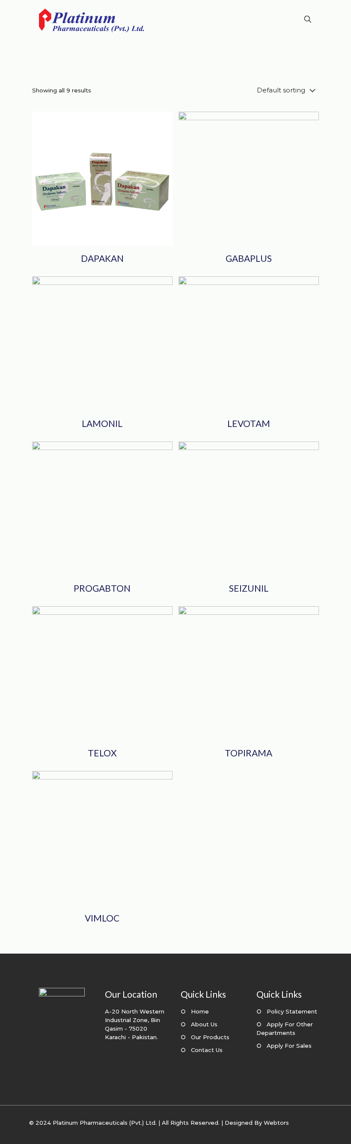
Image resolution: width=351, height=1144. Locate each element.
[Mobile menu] (278, 19)
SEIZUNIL (248, 588)
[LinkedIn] (290, 1131)
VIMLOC (102, 918)
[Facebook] (279, 1131)
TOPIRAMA (248, 752)
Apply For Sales (289, 1045)
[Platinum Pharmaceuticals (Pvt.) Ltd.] (92, 19)
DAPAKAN (102, 258)
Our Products (210, 1037)
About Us (204, 1024)
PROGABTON (102, 588)
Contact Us (207, 1049)
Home (200, 1011)
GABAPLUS (249, 258)
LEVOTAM (248, 423)
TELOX (102, 752)
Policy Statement (292, 1011)
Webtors (276, 1122)
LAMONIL (102, 423)
